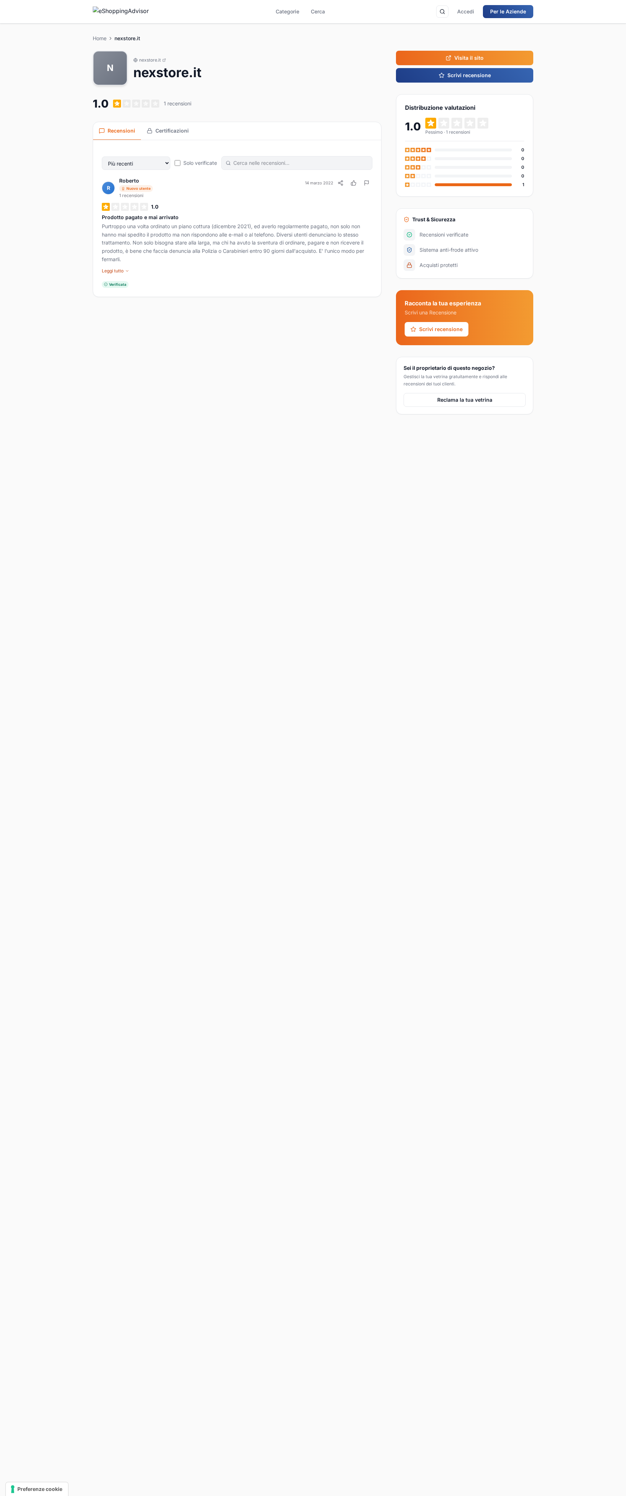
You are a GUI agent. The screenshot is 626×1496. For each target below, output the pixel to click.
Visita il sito (469, 58)
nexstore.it (150, 60)
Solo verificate (200, 163)
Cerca (318, 11)
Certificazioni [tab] (172, 131)
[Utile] (353, 183)
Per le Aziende (508, 11)
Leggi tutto (113, 270)
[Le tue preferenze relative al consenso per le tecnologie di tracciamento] (37, 1489)
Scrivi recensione (469, 75)
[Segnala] (366, 183)
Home (100, 38)
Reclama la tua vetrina (464, 400)
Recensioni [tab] (121, 131)
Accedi (465, 11)
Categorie (287, 11)
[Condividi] (340, 183)
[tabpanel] (237, 218)
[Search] (442, 11)
